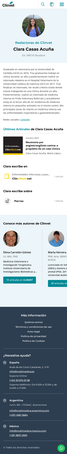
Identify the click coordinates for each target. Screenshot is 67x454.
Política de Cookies (33, 340)
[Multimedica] (51, 4)
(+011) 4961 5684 (18, 415)
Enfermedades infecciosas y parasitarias (12, 146)
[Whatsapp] (61, 448)
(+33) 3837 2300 (18, 435)
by (7, 4)
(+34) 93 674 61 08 (19, 380)
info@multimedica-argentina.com (29, 410)
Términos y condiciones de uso (33, 326)
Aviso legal (33, 331)
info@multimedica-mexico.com (27, 430)
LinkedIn (25, 119)
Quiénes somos (34, 322)
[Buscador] (42, 4)
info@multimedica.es (21, 371)
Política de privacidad (33, 336)
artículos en (20, 279)
